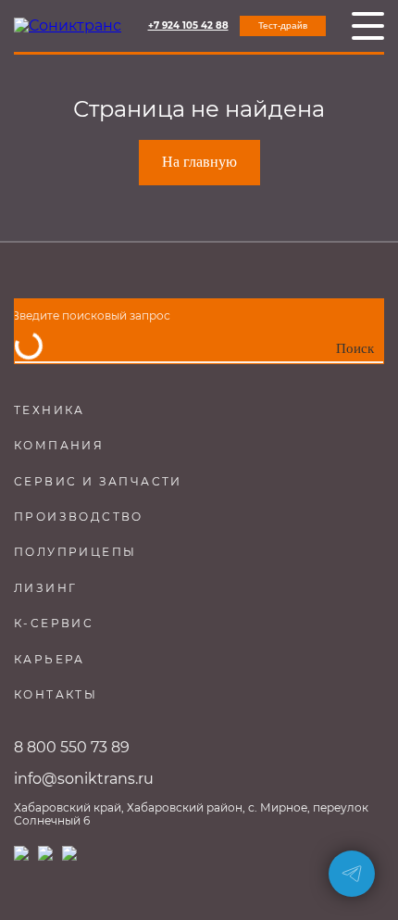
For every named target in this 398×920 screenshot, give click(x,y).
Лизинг (45, 588)
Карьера (49, 659)
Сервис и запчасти (98, 481)
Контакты (55, 694)
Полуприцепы (75, 552)
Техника (49, 410)
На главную (199, 162)
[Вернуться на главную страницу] (67, 26)
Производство (78, 516)
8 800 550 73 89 (72, 747)
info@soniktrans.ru (84, 779)
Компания (59, 445)
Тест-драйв (282, 25)
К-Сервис (53, 623)
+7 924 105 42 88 (188, 26)
